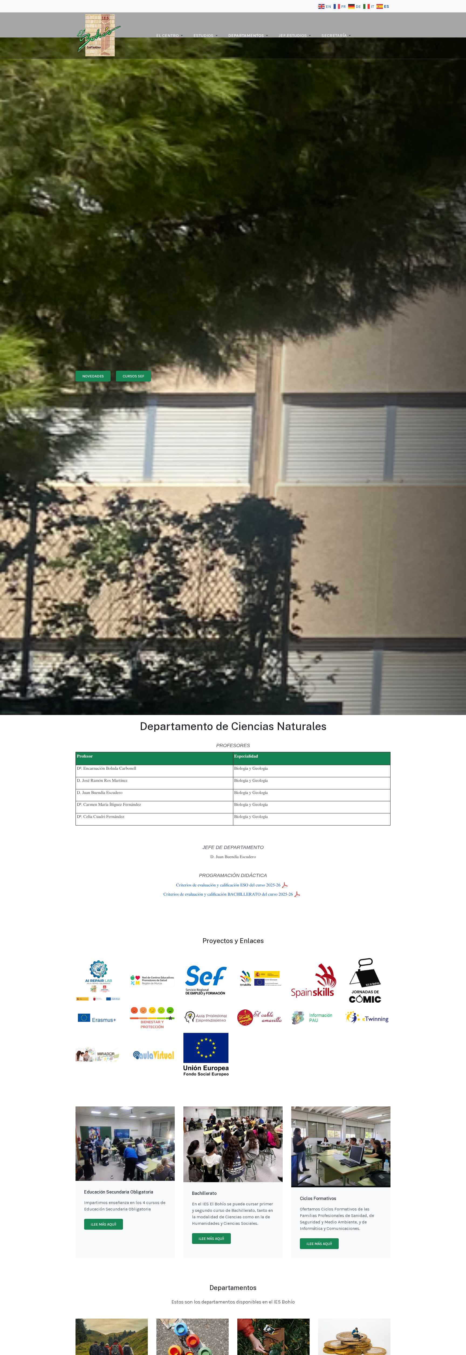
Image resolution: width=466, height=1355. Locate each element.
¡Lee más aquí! (103, 1224)
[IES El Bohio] (99, 35)
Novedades (93, 376)
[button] (170, 35)
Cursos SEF (133, 376)
